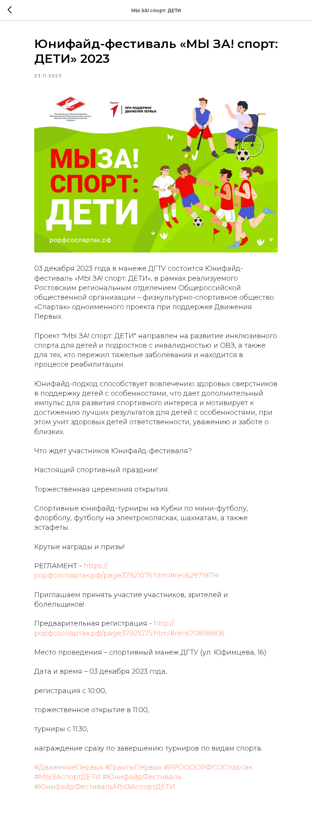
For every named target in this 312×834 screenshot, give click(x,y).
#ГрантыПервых (133, 767)
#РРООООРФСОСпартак (208, 767)
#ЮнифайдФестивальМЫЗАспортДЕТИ (104, 787)
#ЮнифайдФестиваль (141, 777)
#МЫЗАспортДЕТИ (67, 777)
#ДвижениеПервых (68, 767)
